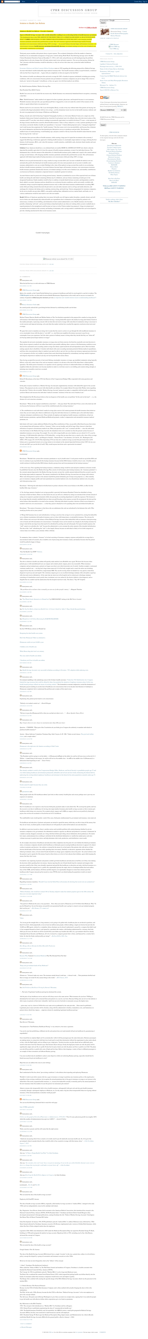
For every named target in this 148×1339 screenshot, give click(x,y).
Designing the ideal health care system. (31, 633)
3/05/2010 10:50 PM (26, 705)
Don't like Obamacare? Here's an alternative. (33, 638)
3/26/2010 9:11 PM (25, 748)
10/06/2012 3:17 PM (26, 938)
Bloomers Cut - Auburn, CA (108, 85)
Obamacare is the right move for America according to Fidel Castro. (39, 746)
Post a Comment (26, 1323)
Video (21, 918)
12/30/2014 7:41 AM (26, 958)
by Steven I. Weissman (39, 987)
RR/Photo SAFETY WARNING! (114, 188)
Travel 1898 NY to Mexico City (109, 90)
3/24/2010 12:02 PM (26, 739)
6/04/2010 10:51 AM (26, 777)
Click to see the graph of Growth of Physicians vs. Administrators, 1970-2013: (43, 1117)
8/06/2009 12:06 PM (26, 554)
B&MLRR (114, 165)
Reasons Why (24, 956)
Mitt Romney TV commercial (40, 908)
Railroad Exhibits (114, 153)
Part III (37, 1185)
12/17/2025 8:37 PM (26, 1319)
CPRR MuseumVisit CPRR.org (114, 46)
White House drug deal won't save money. (32, 651)
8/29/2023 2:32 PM (25, 1145)
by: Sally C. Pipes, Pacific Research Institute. (54, 609)
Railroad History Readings (114, 151)
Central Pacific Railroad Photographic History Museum (119, 33)
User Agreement (79, 1332)
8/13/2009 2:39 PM (25, 601)
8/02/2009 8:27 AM (25, 371)
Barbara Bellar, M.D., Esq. (59, 936)
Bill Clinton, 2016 (62, 978)
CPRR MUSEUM (114, 132)
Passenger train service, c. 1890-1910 (111, 66)
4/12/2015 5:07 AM (25, 968)
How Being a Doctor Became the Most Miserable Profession (37, 946)
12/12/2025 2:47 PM (26, 1187)
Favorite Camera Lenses (114, 147)
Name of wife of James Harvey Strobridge (112, 69)
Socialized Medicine (40, 956)
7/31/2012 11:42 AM (26, 896)
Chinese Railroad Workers (114, 155)
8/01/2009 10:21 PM (26, 310)
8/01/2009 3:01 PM (25, 286)
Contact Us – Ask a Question (114, 54)
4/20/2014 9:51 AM (25, 948)
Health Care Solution (114, 171)
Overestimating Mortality (114, 161)
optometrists (25, 792)
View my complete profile (109, 38)
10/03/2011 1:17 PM (26, 874)
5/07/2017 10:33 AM (26, 1109)
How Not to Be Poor (114, 178)
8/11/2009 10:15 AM (26, 582)
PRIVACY (120, 106)
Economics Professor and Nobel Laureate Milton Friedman (37, 68)
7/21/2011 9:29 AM (25, 787)
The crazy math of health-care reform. (30, 656)
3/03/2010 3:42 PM (25, 691)
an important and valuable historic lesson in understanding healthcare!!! (75, 298)
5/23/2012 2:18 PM (25, 884)
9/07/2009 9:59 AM (25, 662)
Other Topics (114, 175)
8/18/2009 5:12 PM (25, 621)
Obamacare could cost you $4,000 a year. (32, 642)
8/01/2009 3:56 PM (25, 300)
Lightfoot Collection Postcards (109, 64)
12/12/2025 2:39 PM (26, 1177)
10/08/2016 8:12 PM (26, 980)
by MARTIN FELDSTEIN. (40, 619)
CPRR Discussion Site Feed (114, 191)
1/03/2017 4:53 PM (25, 1014)
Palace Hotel (114, 167)
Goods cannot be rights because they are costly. (33, 785)
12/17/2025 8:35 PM (26, 1237)
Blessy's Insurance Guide (29, 304)
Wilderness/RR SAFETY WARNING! (114, 186)
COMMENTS (103, 1332)
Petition (39, 552)
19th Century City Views (114, 149)
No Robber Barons (114, 173)
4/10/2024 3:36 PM (25, 1155)
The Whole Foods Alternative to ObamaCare (36, 599)
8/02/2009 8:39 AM (25, 446)
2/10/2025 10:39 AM (26, 1167)
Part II (30, 1185)
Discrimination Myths (114, 159)
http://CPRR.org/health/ (27, 1107)
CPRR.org (51, 1332)
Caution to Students (114, 163)
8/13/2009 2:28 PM (25, 592)
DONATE (114, 182)
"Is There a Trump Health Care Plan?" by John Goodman (41, 1153)
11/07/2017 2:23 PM (26, 1121)
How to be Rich (114, 180)
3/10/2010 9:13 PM (25, 715)
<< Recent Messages (26, 1327)
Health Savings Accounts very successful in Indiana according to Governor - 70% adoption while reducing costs (55, 670)
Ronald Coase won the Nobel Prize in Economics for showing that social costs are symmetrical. (66, 882)
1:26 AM (51, 264)
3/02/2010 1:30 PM (25, 672)
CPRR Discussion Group (74, 10)
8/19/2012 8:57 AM (25, 910)
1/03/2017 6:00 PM (25, 1065)
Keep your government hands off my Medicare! (34, 965)
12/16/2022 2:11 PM (26, 1131)
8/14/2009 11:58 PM (26, 611)
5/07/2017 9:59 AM (25, 1095)
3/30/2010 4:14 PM (25, 763)
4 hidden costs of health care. (28, 647)
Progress (114, 169)
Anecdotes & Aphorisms (114, 145)
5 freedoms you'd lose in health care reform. (32, 660)
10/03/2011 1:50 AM (26, 799)
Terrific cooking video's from (114, 200)
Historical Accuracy (114, 157)
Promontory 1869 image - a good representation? (109, 72)
